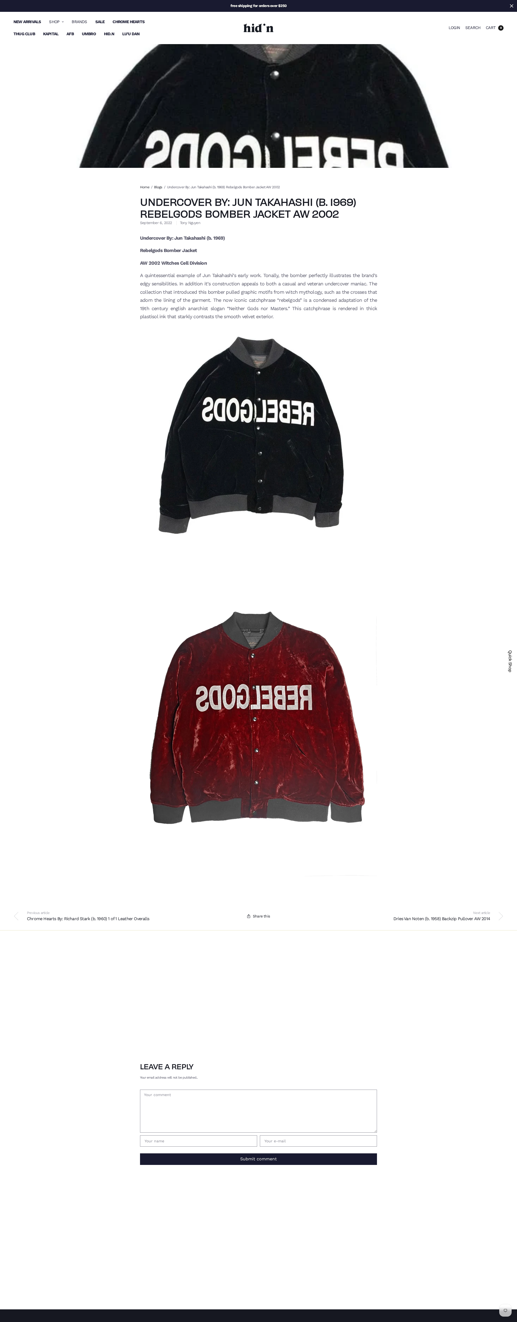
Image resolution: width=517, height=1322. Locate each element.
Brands (79, 21)
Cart (490, 27)
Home (144, 187)
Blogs (158, 187)
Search (472, 27)
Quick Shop (510, 661)
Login (454, 27)
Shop (54, 21)
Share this (261, 916)
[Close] (511, 6)
